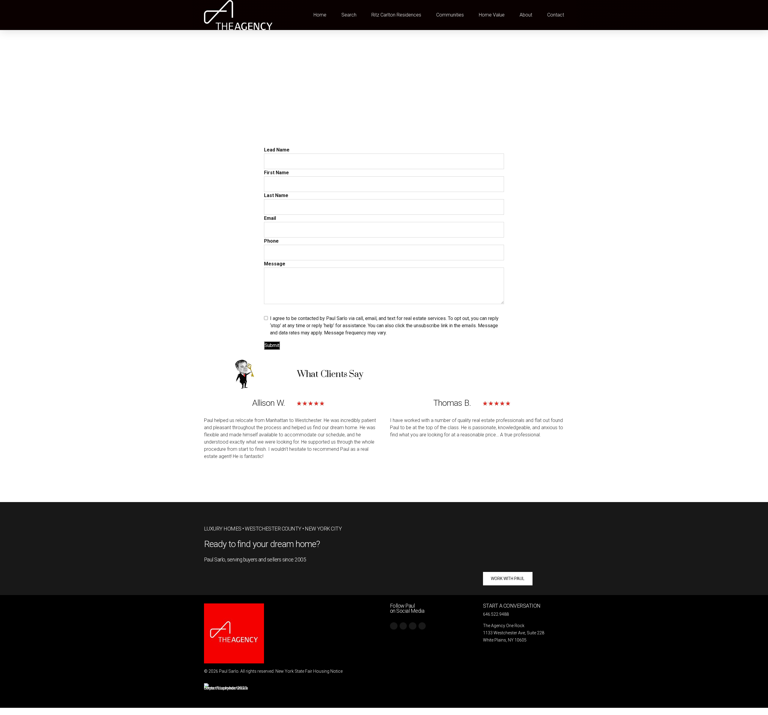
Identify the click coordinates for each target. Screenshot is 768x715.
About (526, 15)
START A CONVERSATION (512, 606)
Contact (555, 15)
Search (348, 15)
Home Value (492, 15)
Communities (450, 15)
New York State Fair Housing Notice (309, 671)
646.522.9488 (496, 614)
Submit (272, 345)
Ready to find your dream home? (262, 544)
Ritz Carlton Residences (396, 15)
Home (320, 15)
